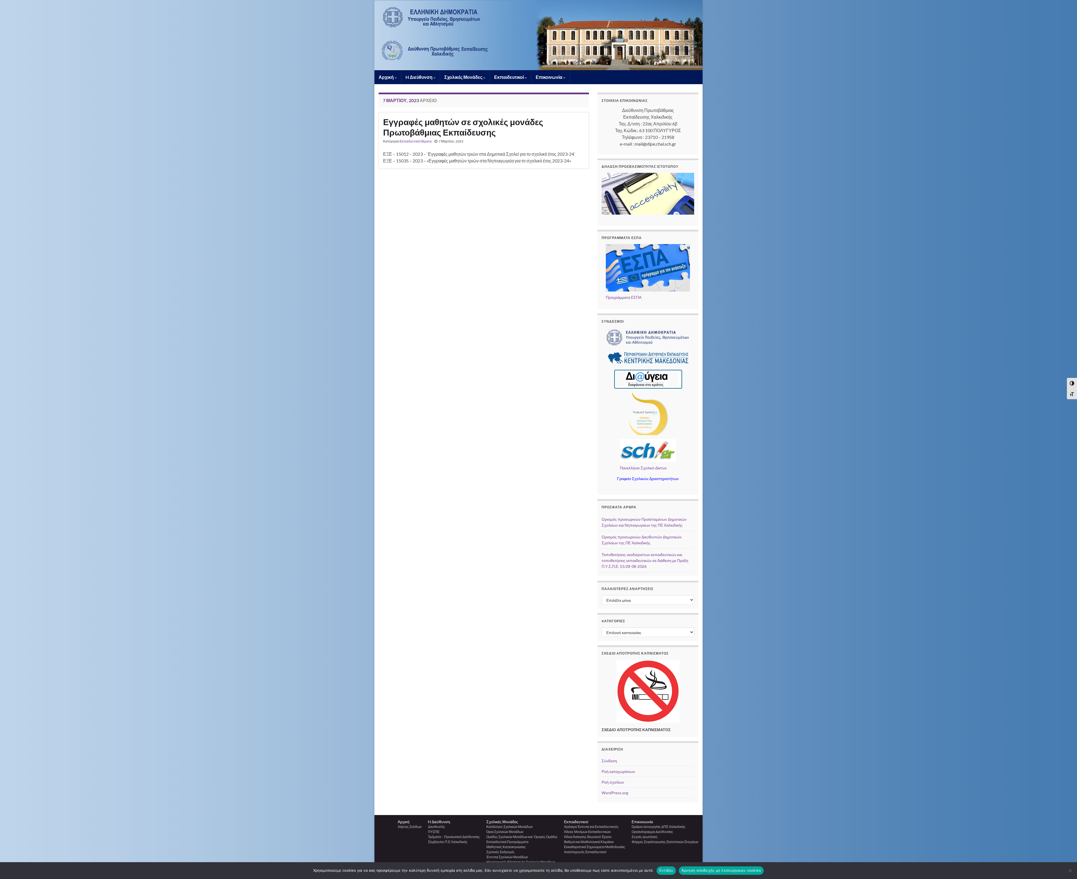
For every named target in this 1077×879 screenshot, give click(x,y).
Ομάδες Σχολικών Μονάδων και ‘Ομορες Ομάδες (522, 837)
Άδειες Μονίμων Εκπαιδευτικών (587, 832)
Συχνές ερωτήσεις (645, 837)
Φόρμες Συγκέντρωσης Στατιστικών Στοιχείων (665, 842)
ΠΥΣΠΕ (433, 832)
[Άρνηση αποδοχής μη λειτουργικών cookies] (1070, 870)
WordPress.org (615, 792)
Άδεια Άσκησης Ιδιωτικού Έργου (588, 837)
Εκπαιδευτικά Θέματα (416, 141)
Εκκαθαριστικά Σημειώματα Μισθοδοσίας (594, 847)
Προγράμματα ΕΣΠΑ (623, 297)
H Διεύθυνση (419, 77)
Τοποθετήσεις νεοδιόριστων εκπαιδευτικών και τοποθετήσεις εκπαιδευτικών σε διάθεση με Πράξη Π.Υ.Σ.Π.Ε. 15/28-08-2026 (645, 560)
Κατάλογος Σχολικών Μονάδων (509, 827)
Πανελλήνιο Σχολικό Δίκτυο (643, 467)
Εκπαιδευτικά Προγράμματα (507, 842)
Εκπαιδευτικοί (509, 77)
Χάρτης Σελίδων (410, 827)
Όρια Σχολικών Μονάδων (504, 832)
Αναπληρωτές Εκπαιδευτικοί (585, 852)
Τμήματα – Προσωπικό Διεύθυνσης (454, 837)
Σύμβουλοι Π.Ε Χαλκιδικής (448, 842)
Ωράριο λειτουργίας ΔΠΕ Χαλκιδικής (658, 827)
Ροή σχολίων (613, 782)
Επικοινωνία (549, 77)
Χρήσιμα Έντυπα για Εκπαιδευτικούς (591, 827)
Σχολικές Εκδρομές (500, 852)
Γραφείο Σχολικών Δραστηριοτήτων (648, 478)
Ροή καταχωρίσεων (618, 771)
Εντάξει (666, 870)
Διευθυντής (436, 827)
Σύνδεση (609, 760)
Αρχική (387, 77)
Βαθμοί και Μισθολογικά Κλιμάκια (589, 842)
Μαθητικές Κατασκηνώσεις (506, 847)
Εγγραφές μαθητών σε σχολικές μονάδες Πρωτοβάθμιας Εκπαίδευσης (463, 127)
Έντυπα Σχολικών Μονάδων (507, 857)
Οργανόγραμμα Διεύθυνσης (652, 832)
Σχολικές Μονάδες (463, 77)
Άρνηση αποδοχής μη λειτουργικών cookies (721, 870)
